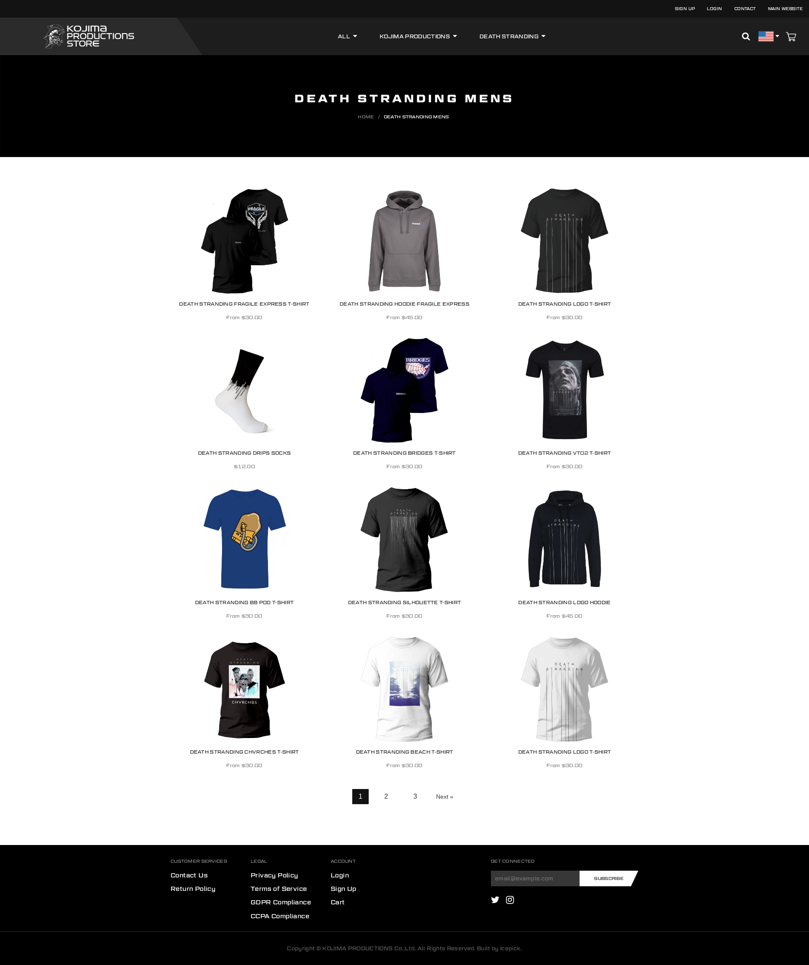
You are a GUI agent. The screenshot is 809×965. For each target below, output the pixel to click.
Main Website (785, 8)
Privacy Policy (274, 875)
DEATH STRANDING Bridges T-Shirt (404, 453)
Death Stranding (509, 36)
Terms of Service (279, 888)
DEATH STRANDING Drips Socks (244, 453)
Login (714, 8)
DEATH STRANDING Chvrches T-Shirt (244, 751)
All (344, 36)
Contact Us (189, 875)
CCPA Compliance (280, 916)
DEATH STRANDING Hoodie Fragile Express (404, 303)
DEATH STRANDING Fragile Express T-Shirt (244, 303)
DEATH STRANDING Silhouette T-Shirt (404, 602)
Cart (338, 902)
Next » (444, 796)
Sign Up (685, 8)
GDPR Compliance (281, 902)
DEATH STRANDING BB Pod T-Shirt (244, 602)
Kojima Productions (415, 36)
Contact (745, 8)
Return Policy (193, 888)
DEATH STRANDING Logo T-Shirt (564, 303)
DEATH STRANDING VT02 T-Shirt (564, 453)
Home (366, 116)
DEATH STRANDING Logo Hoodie (564, 602)
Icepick (510, 948)
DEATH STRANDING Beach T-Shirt (404, 751)
